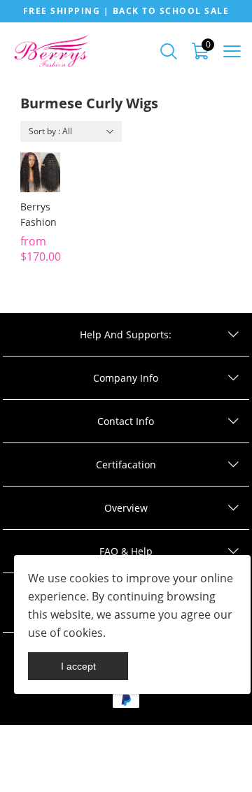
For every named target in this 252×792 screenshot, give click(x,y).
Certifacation (126, 464)
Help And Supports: (126, 334)
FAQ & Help (126, 551)
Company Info (125, 377)
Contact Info (125, 421)
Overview (126, 507)
